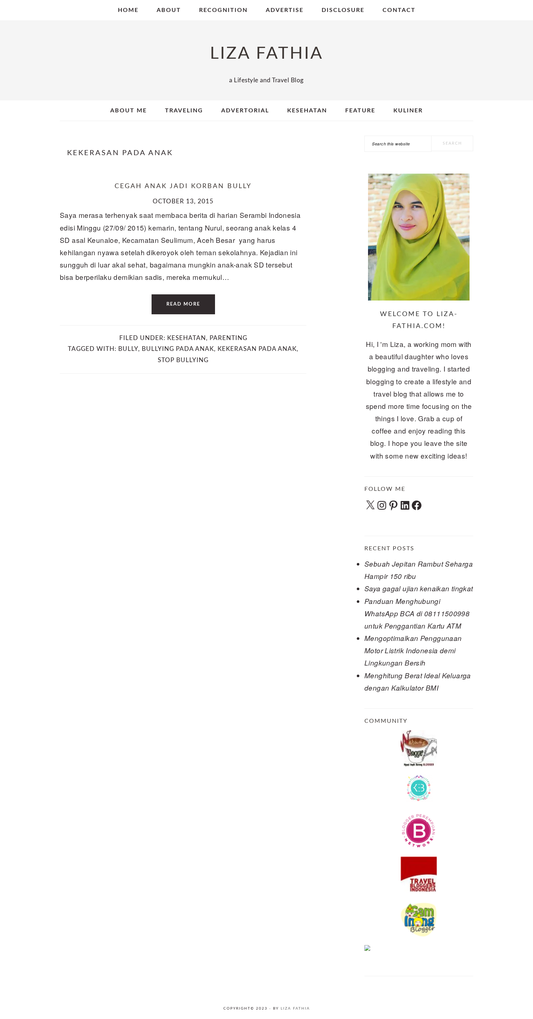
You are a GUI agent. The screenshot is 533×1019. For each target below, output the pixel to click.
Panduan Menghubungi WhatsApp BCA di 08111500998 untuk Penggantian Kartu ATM (417, 613)
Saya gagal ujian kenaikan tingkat (418, 588)
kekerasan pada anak (257, 349)
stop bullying (183, 360)
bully (128, 349)
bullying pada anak (178, 349)
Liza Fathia (295, 1008)
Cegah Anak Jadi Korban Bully (183, 186)
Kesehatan (186, 338)
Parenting (228, 338)
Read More (183, 304)
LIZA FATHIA (266, 53)
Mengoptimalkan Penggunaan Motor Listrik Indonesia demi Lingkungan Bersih (413, 650)
